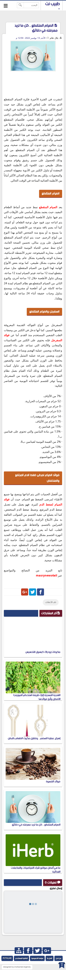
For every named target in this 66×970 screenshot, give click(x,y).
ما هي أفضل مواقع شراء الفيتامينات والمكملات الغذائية (35, 870)
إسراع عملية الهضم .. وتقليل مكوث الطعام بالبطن (34, 738)
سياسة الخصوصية (37, 958)
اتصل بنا (49, 958)
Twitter (32, 591)
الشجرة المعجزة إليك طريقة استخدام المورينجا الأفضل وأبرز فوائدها (36, 697)
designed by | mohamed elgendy (17, 967)
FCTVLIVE (7, 958)
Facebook (40, 591)
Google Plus (24, 591)
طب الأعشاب (50, 602)
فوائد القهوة (53, 781)
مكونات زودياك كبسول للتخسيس (43, 652)
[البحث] (20, 5)
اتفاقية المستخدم (21, 958)
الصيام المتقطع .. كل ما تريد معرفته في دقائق (36, 824)
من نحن (58, 958)
